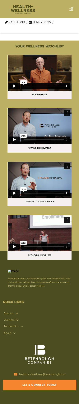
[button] (71, 9)
